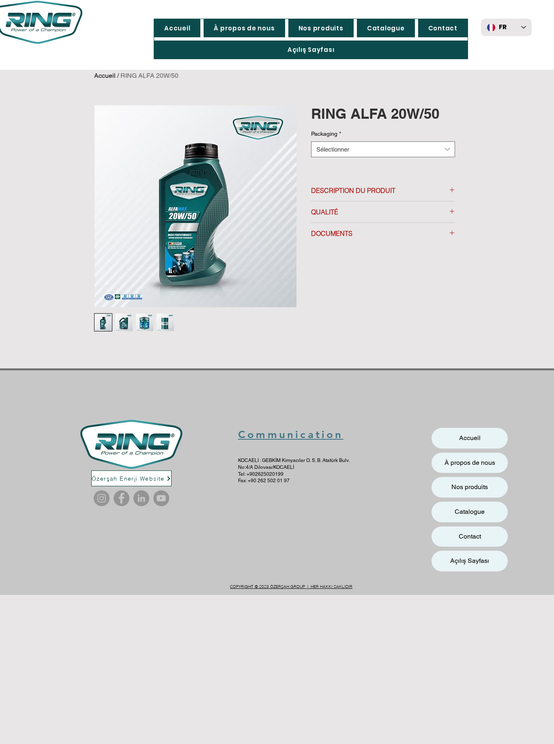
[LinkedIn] (141, 498)
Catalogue (470, 511)
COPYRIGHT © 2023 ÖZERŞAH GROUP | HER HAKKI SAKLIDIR (291, 586)
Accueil (105, 75)
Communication (291, 434)
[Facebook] (121, 498)
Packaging (326, 133)
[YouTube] (161, 498)
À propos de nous (469, 462)
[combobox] (383, 149)
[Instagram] (102, 498)
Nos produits (469, 487)
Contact (470, 536)
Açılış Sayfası (469, 560)
